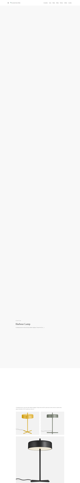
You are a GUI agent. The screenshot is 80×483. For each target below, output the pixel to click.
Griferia (65, 2)
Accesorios (46, 2)
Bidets (57, 2)
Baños (54, 2)
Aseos (50, 2)
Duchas (61, 2)
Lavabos (70, 2)
